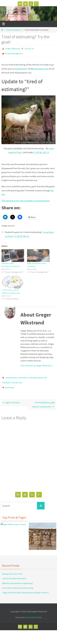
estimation (23, 376)
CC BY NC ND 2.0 (48, 141)
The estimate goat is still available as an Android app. (25, 199)
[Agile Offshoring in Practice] (13, 521)
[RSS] (30, 3)
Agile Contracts (12, 399)
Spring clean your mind (12, 570)
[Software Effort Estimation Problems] (12, 254)
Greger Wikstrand (12, 10)
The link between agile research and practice (43, 401)
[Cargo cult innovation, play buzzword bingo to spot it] (42, 533)
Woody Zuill (17, 380)
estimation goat (41, 67)
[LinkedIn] (20, 3)
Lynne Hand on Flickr (30, 141)
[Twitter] (25, 3)
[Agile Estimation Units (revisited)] (38, 254)
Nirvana (28, 614)
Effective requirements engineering (17, 580)
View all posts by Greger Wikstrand (37, 364)
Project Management (13, 30)
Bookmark (9, 384)
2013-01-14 (29, 48)
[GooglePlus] (36, 3)
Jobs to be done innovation (14, 575)
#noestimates (20, 67)
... (42, 359)
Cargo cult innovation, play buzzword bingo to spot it (25, 589)
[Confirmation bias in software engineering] (12, 280)
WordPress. (37, 614)
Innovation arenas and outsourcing (17, 584)
